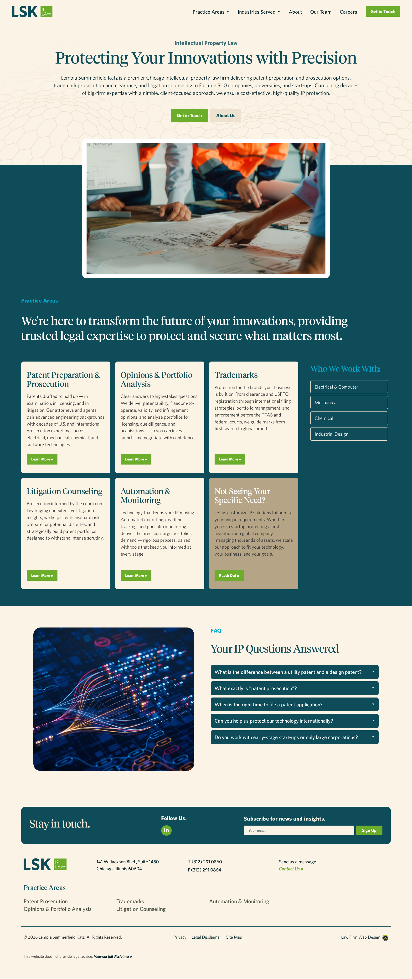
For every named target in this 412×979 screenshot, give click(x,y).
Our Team (321, 12)
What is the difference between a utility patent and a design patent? (288, 672)
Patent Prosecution (46, 901)
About (295, 12)
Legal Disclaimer (206, 937)
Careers (348, 12)
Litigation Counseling (64, 491)
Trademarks (236, 374)
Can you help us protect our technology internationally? (274, 721)
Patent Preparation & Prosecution (63, 379)
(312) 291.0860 (207, 861)
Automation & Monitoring (145, 495)
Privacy (180, 937)
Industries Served (257, 12)
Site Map (234, 937)
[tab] (295, 672)
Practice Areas (209, 12)
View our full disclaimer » (113, 956)
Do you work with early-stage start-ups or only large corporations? (286, 737)
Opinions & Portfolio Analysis (156, 379)
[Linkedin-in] (166, 830)
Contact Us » (291, 868)
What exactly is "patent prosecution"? (256, 688)
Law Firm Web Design (360, 937)
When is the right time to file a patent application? (269, 704)
